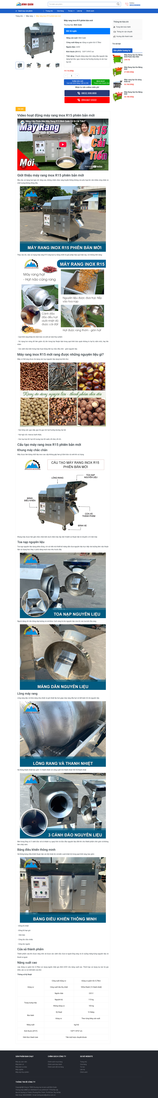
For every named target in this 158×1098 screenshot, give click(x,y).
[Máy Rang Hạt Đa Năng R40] (117, 96)
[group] (39, 40)
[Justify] (118, 4)
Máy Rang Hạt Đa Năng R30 (133, 68)
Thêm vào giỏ (77, 82)
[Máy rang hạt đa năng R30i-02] (117, 84)
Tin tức (70, 11)
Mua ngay (102, 82)
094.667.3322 (89, 100)
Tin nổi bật (116, 44)
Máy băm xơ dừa (21, 1067)
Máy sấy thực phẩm (22, 1072)
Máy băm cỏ (20, 1064)
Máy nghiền (19, 1069)
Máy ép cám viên (21, 1062)
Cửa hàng (60, 11)
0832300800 (135, 5)
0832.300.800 (89, 93)
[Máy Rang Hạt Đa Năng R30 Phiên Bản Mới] (117, 59)
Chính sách (90, 11)
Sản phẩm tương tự (121, 50)
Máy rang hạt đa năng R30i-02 (133, 81)
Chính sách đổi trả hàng (56, 1067)
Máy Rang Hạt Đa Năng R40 (133, 93)
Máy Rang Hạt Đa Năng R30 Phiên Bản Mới (133, 56)
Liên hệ (79, 11)
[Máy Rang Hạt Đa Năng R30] (117, 71)
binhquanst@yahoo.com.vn (46, 1095)
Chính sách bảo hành (55, 1064)
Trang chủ (49, 11)
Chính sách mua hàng (55, 1062)
